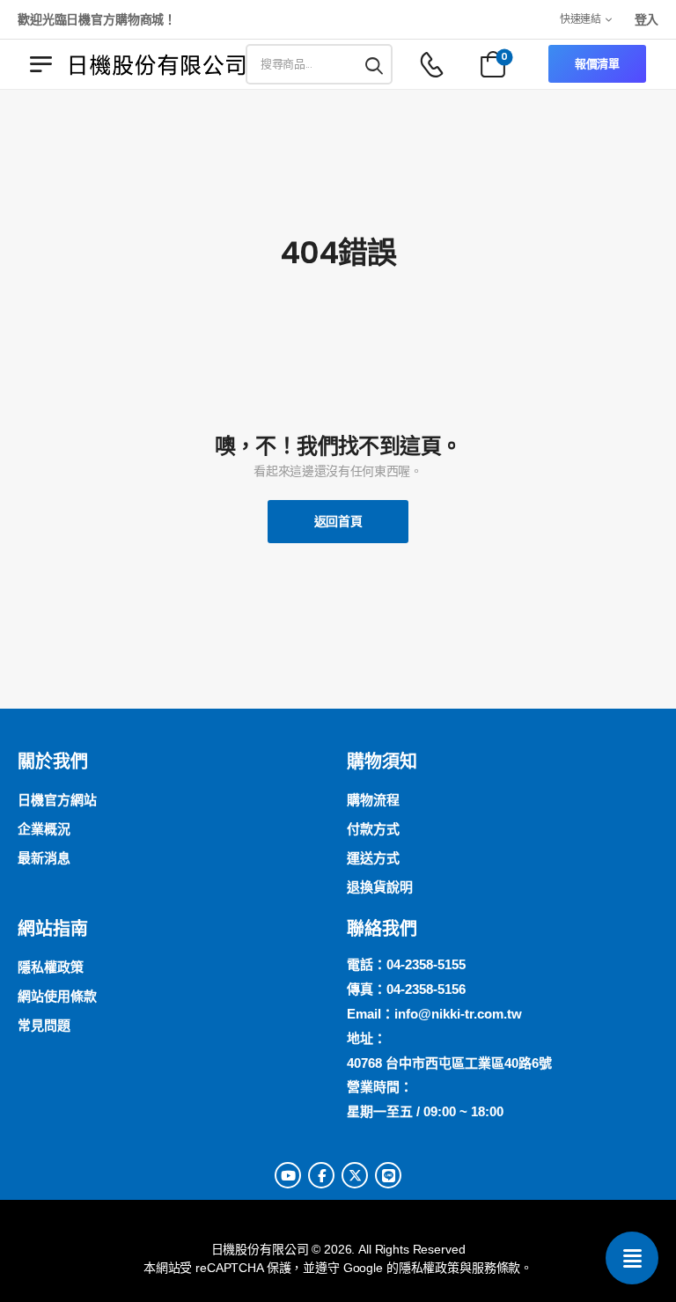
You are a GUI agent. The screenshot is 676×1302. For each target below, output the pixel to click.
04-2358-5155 (426, 964)
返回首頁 (338, 521)
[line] (388, 1175)
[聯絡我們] (632, 1258)
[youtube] (288, 1175)
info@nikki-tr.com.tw (458, 1013)
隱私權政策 (429, 1268)
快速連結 (580, 18)
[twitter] (355, 1175)
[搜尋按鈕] (375, 64)
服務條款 (496, 1268)
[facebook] (321, 1175)
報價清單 (597, 63)
